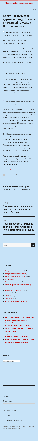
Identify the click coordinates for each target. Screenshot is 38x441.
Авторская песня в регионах (14, 271)
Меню (34, 10)
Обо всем (8, 296)
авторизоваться (8, 192)
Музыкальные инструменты (14, 290)
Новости (18, 175)
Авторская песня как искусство (15, 276)
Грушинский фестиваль (13, 282)
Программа (7, 415)
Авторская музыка (9, 410)
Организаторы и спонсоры (12, 420)
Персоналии (9, 298)
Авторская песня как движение (15, 274)
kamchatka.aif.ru (15, 170)
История (6, 406)
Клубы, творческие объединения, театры (18, 285)
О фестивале (7, 401)
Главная (6, 396)
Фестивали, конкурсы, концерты (16, 301)
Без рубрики (9, 279)
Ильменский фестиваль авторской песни (14, 426)
